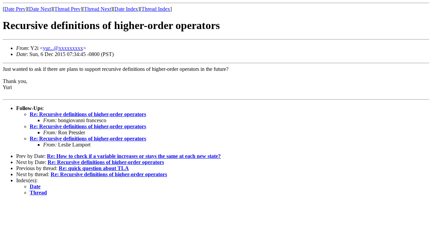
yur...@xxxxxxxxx (63, 48)
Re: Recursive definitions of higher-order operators (88, 114)
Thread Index (155, 9)
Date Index (126, 9)
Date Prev (15, 9)
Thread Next (97, 9)
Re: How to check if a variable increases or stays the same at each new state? (134, 156)
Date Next (40, 9)
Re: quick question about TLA (94, 168)
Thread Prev (67, 9)
